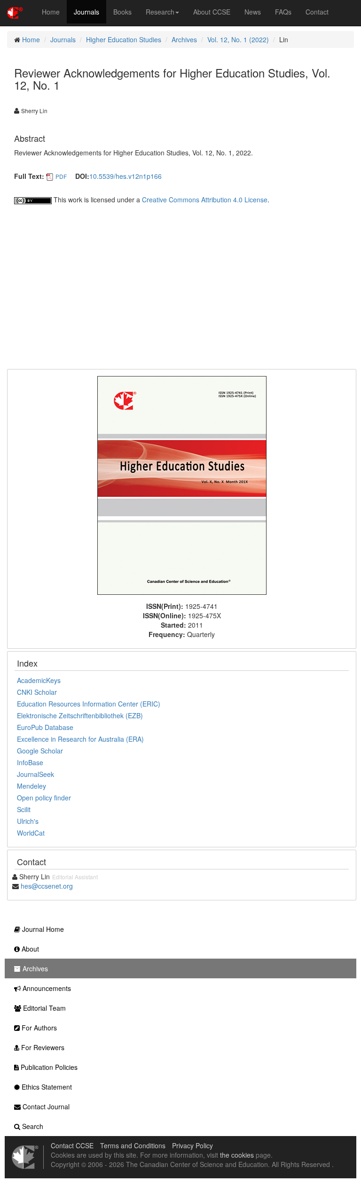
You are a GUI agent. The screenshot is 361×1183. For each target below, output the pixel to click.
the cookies (237, 1155)
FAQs (283, 11)
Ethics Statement (46, 1086)
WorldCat (31, 832)
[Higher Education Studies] (181, 484)
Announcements (46, 988)
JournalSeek (35, 774)
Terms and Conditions (132, 1145)
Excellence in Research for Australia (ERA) (80, 739)
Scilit (24, 809)
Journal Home (42, 929)
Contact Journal (45, 1106)
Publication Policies (48, 1067)
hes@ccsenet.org (47, 886)
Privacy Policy (192, 1145)
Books (122, 11)
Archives (184, 39)
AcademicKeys (39, 680)
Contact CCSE (72, 1145)
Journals (86, 11)
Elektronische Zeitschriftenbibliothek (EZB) (80, 715)
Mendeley (31, 786)
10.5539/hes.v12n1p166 (125, 176)
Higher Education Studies (123, 39)
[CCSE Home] (15, 11)
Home (51, 11)
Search (31, 1126)
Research (160, 11)
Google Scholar (40, 750)
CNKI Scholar (37, 692)
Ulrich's (28, 821)
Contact (317, 11)
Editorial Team (43, 1008)
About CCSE (211, 11)
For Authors (38, 1027)
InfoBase (30, 762)
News (252, 11)
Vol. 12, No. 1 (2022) (238, 39)
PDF (61, 176)
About (29, 948)
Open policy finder (44, 797)
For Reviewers (41, 1047)
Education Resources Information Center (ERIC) (88, 703)
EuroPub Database (45, 727)
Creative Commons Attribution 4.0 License (204, 199)
